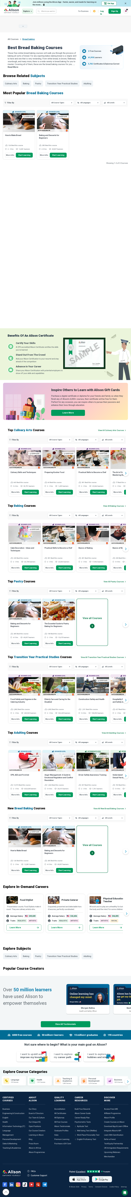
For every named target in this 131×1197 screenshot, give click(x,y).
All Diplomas (59, 1118)
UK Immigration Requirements (116, 1148)
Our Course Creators (37, 1131)
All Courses (13, 39)
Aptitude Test (82, 1126)
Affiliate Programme (112, 1113)
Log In (102, 11)
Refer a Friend (110, 1139)
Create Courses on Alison (114, 1122)
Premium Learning (61, 1139)
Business (6, 1109)
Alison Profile (109, 1118)
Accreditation (59, 1109)
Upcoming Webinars (112, 1152)
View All (109, 809)
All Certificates (60, 1113)
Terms (91, 1187)
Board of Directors (36, 1113)
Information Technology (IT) (14, 1126)
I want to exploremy (63, 1056)
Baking (26, 83)
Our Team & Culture (37, 1118)
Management (8, 1135)
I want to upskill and (33, 1056)
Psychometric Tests (83, 1122)
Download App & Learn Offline (116, 1126)
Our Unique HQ (35, 1122)
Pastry (38, 83)
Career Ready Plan (82, 1118)
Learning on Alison (36, 1135)
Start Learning (24, 155)
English (5, 1118)
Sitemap (124, 1187)
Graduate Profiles (61, 1131)
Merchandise (109, 1157)
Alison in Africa (35, 1148)
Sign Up (114, 11)
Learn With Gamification (113, 1135)
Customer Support (39, 1175)
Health (5, 1122)
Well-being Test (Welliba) (87, 1131)
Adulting (87, 83)
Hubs (56, 1135)
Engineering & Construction (13, 1113)
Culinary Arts (11, 83)
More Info (10, 155)
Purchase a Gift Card (62, 1144)
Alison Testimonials (62, 1126)
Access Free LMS (111, 1109)
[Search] (38, 11)
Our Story (32, 1109)
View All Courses (111, 430)
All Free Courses (60, 1122)
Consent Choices (101, 1187)
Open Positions (35, 1126)
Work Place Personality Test (88, 1135)
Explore (26, 11)
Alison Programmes (37, 1152)
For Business (83, 11)
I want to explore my (100, 1056)
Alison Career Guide (83, 1113)
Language (7, 1131)
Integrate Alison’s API (112, 1131)
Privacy (83, 1187)
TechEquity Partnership (113, 1144)
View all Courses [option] (92, 618)
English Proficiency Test (86, 1139)
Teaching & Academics (12, 1148)
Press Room (34, 1144)
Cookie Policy (114, 1187)
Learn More (68, 413)
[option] (25, 473)
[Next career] (126, 913)
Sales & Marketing (10, 1144)
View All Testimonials (65, 1024)
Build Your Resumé (82, 1109)
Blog (30, 1139)
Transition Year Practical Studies (62, 83)
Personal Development (12, 1139)
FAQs (33, 1171)
